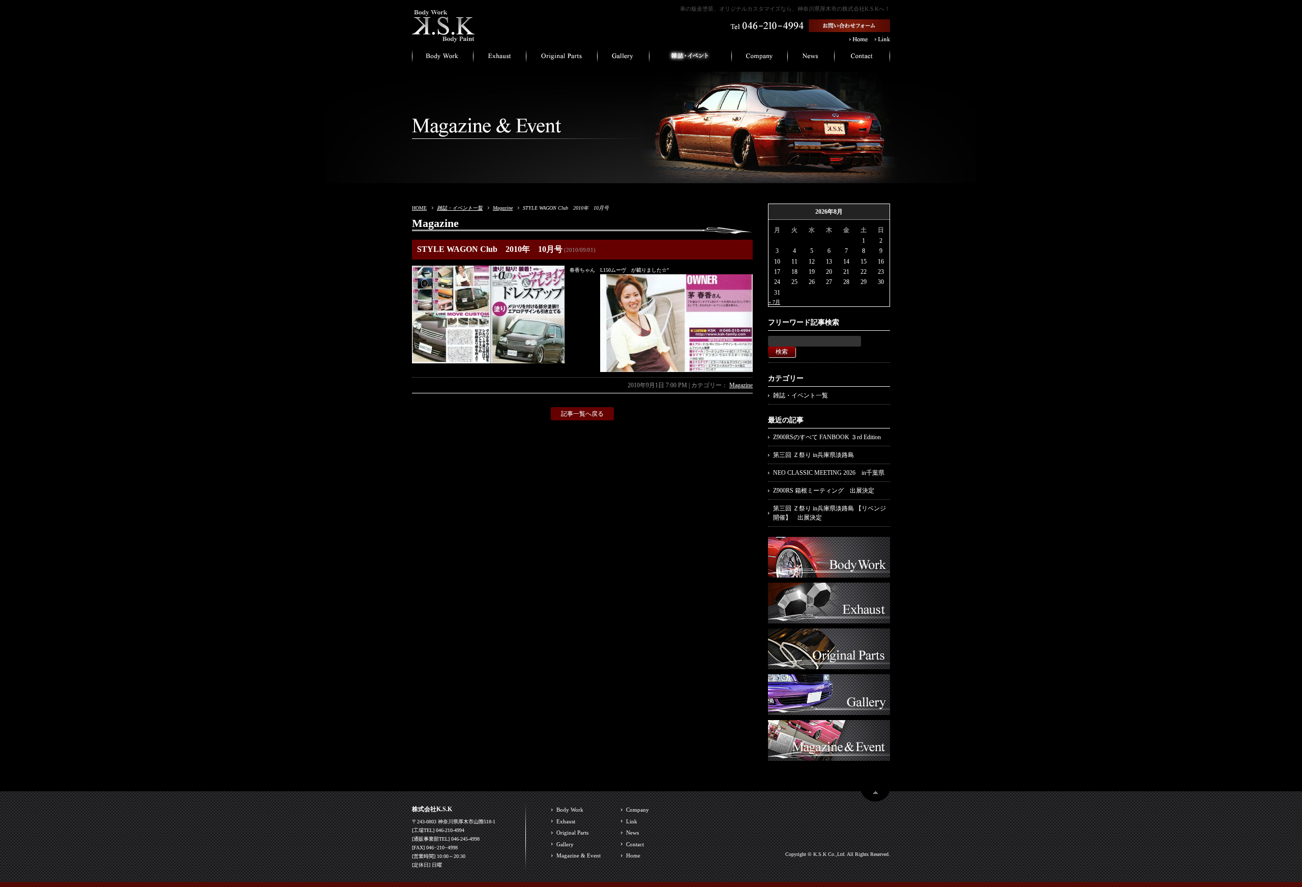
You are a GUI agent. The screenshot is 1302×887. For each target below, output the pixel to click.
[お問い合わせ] (862, 58)
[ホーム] (443, 38)
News (632, 832)
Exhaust (565, 821)
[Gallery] (829, 709)
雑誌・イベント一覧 (460, 208)
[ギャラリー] (623, 58)
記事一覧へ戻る (582, 413)
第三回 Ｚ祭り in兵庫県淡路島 (813, 455)
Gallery (565, 844)
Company (637, 810)
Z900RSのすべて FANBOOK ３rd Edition (827, 437)
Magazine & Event (578, 855)
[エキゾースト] (500, 58)
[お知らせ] (811, 58)
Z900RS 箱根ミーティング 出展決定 (823, 490)
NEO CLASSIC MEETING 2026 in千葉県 (828, 472)
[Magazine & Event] (829, 755)
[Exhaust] (829, 618)
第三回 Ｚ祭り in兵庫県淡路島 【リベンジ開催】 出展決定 (829, 513)
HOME (419, 208)
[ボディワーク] (443, 58)
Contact (635, 844)
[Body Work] (829, 572)
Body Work (569, 810)
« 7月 (774, 302)
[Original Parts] (829, 664)
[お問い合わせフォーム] (849, 28)
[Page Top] (875, 797)
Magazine (503, 208)
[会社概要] (760, 58)
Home (633, 855)
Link (631, 821)
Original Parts (572, 832)
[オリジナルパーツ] (562, 58)
